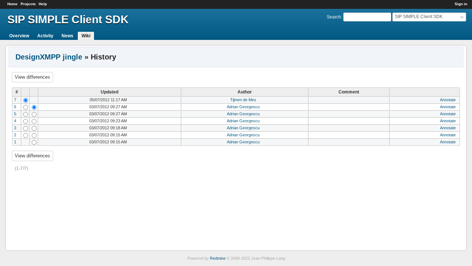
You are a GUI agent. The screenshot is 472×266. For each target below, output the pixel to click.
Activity (45, 35)
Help (43, 4)
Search (334, 17)
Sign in (461, 4)
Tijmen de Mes (243, 100)
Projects (28, 4)
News (67, 35)
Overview (19, 35)
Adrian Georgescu (243, 107)
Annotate (448, 100)
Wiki (85, 35)
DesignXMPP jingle (48, 57)
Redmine (218, 258)
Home (12, 4)
